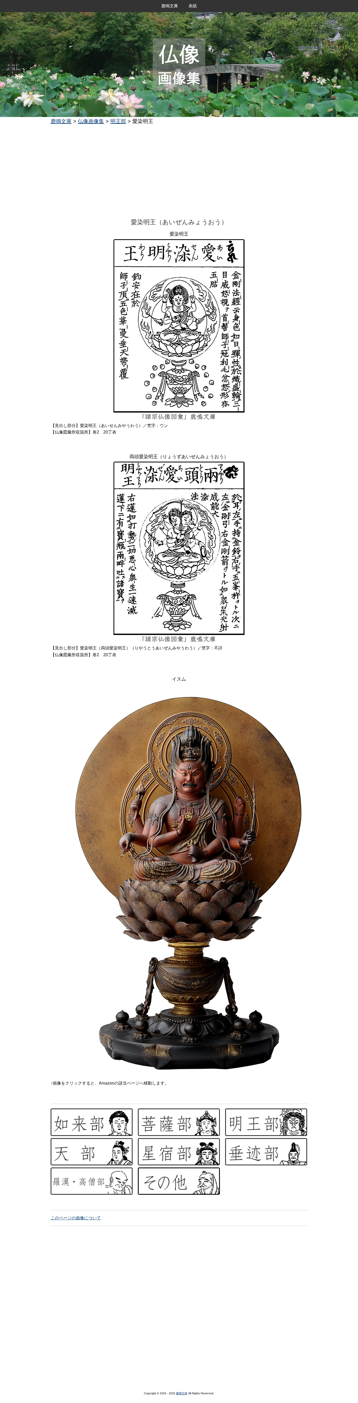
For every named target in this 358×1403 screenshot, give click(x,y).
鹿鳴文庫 (169, 6)
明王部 (118, 121)
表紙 (192, 6)
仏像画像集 (91, 121)
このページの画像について (76, 1218)
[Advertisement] (179, 167)
